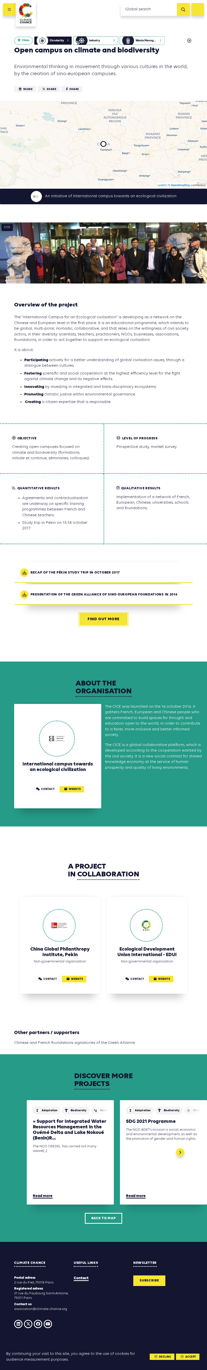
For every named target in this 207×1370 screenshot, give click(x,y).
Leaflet (162, 185)
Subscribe (149, 1280)
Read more (43, 1195)
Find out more (103, 619)
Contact (81, 1278)
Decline (165, 1357)
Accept (190, 1357)
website (75, 789)
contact (48, 789)
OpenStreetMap (180, 185)
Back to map (103, 1218)
